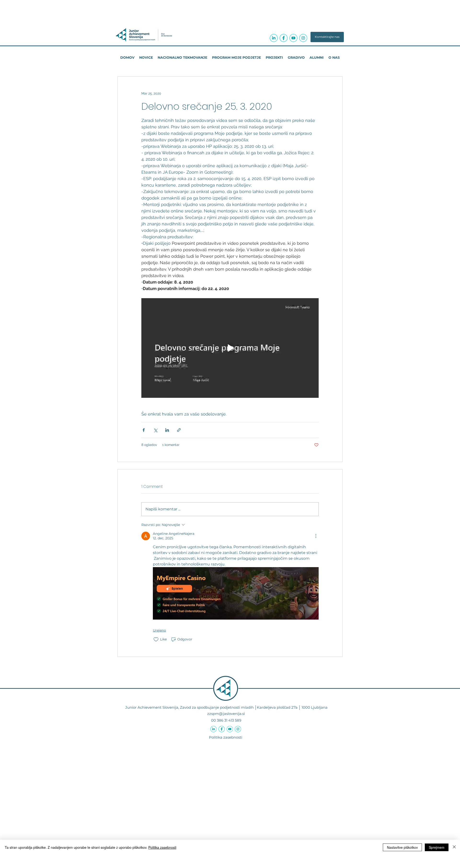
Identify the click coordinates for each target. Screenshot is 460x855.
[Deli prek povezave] (179, 430)
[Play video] (230, 348)
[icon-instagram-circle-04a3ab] (303, 38)
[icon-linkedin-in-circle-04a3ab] (274, 38)
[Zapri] (454, 847)
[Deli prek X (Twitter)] (155, 430)
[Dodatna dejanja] (316, 536)
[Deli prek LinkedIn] (167, 430)
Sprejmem (436, 847)
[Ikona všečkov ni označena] (156, 639)
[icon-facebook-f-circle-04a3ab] (284, 38)
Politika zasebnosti (225, 737)
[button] (327, 37)
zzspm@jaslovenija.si (226, 713)
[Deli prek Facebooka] (143, 430)
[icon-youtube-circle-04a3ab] (293, 38)
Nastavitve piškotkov (402, 847)
